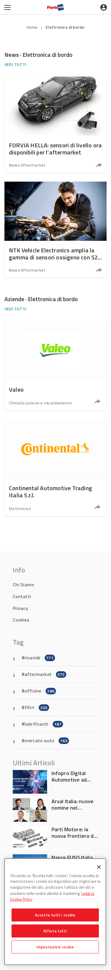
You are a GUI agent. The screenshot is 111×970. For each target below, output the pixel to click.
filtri (36, 707)
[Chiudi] (98, 867)
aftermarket (45, 674)
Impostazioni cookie (55, 947)
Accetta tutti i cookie (55, 915)
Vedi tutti (15, 64)
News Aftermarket (27, 165)
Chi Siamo (23, 584)
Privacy (20, 608)
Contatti (22, 596)
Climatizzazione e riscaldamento (40, 403)
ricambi (39, 657)
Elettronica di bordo (65, 27)
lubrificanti (43, 723)
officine (39, 690)
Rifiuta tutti (55, 931)
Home (32, 27)
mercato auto (46, 740)
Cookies (21, 619)
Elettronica (20, 508)
